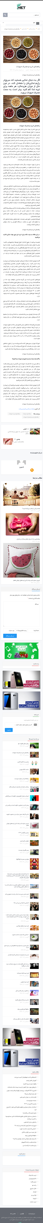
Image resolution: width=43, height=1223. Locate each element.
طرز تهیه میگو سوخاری (22, 925)
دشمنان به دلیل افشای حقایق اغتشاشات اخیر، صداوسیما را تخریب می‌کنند (21, 1117)
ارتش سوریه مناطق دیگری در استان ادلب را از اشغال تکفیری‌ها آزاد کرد (17, 885)
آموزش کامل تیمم (31, 1080)
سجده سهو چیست (31, 1100)
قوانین (22, 1213)
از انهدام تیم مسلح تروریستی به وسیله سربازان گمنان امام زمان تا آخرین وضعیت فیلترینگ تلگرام (17, 875)
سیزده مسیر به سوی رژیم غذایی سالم (18, 432)
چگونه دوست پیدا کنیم (29, 1083)
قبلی (24, 429)
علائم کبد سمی (19, 441)
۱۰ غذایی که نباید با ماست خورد (20, 934)
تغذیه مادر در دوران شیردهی (28, 1097)
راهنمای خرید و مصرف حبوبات (31, 417)
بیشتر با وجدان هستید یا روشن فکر (19, 786)
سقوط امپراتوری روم (23, 1009)
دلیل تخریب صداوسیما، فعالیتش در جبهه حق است (16, 946)
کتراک (34, 1191)
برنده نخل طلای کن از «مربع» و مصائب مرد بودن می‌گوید (17, 964)
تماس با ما (13, 1213)
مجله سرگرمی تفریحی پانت (26, 408)
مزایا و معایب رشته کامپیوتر (28, 1142)
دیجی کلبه (33, 1181)
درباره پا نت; (31, 1213)
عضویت (9, 730)
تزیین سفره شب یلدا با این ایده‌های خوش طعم (26, 580)
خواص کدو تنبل (24, 840)
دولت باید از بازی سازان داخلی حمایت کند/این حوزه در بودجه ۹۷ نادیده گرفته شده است (17, 916)
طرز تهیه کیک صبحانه (23, 973)
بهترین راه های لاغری (23, 761)
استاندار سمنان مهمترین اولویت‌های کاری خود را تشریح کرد (21, 1108)
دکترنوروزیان (32, 1178)
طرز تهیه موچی (25, 981)
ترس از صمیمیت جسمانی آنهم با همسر (18, 954)
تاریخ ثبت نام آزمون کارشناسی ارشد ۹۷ (25, 1125)
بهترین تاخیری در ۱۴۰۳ (30, 1103)
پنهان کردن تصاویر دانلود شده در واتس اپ (17, 805)
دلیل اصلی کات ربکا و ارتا (29, 1112)
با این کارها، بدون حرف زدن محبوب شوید (17, 814)
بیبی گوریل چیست (23, 850)
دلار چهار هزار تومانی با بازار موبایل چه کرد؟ (24, 1138)
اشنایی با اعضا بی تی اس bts (21, 902)
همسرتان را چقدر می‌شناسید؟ (31, 508)
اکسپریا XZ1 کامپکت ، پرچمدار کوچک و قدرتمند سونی (21, 1090)
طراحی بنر (33, 1195)
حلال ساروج (33, 1188)
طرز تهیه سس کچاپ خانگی (29, 1132)
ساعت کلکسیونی (24, 769)
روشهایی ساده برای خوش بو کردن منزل (28, 538)
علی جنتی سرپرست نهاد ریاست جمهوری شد (17, 894)
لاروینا (34, 1198)
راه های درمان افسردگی (22, 990)
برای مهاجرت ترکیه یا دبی (29, 1145)
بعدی (18, 439)
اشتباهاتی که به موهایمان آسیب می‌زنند (25, 1077)
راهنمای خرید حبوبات (14, 413)
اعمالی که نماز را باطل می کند (21, 1018)
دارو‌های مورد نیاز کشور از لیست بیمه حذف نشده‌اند (21, 1087)
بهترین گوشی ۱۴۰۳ (24, 832)
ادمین (27, 70)
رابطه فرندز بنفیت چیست (21, 778)
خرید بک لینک (32, 1175)
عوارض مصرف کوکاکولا (22, 859)
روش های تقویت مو (23, 743)
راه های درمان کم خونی (30, 1122)
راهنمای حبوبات (27, 413)
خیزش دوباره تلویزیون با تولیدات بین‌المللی (17, 796)
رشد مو (34, 1185)
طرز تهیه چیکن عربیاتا (30, 1093)
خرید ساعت (33, 1201)
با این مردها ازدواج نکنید (22, 999)
